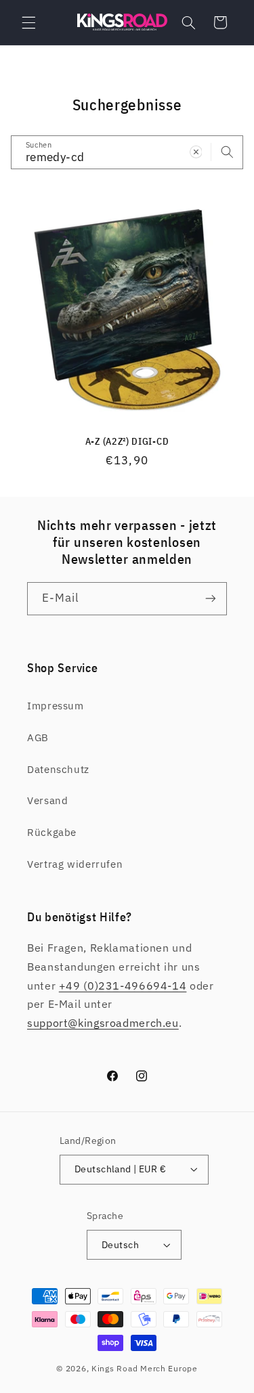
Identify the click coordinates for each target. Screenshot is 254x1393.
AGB (38, 737)
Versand (47, 800)
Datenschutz (58, 769)
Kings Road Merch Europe (144, 1368)
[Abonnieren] (210, 598)
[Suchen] (226, 151)
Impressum (55, 705)
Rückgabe (52, 832)
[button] (28, 22)
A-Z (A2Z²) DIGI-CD (127, 441)
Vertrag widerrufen (75, 864)
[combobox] (127, 152)
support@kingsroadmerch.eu (103, 1023)
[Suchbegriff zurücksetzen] (195, 151)
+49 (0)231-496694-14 (123, 985)
